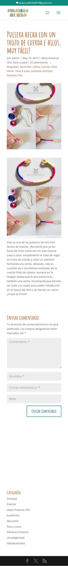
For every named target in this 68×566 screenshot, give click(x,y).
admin (16, 58)
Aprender (25, 66)
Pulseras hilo (14, 75)
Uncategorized (15, 537)
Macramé (12, 521)
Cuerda (45, 66)
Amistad (12, 498)
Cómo (36, 66)
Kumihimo (13, 515)
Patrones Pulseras (18, 532)
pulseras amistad (41, 71)
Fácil (54, 66)
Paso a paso (20, 62)
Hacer (10, 71)
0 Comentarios (39, 62)
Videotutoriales (16, 543)
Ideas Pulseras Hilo (18, 509)
